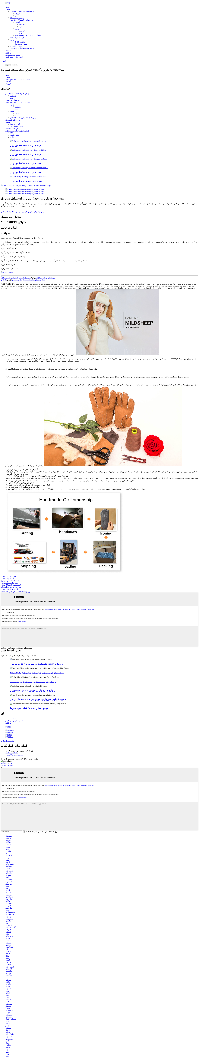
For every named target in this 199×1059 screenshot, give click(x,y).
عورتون (17, 13)
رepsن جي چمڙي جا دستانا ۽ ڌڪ (22, 20)
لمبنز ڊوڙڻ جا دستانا (8, 576)
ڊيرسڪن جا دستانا (17, 18)
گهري (8, 7)
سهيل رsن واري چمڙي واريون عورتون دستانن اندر (32, 690)
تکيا (11, 133)
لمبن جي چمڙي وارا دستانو (11, 587)
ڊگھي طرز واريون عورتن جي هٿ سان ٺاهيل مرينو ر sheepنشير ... (39, 699)
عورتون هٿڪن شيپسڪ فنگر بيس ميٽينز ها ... (30, 708)
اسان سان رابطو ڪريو (14, 57)
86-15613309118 (12, 753)
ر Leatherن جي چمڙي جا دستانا (22, 11)
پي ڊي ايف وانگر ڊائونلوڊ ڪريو (12, 212)
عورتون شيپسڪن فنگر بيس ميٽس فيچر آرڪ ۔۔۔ (33, 681)
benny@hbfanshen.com (14, 755)
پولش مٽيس (14, 135)
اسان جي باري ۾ (13, 55)
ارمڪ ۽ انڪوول (16, 46)
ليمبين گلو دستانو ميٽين (9, 583)
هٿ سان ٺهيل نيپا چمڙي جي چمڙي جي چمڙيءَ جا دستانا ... (37, 672)
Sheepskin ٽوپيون (21, 44)
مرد (16, 16)
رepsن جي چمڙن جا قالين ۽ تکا (22, 48)
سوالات (8, 53)
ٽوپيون (12, 40)
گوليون (17, 22)
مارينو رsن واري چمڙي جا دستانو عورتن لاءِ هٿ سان (23, 280)
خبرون (8, 50)
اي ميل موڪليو (6, 763)
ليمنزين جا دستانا (7, 578)
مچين (17, 29)
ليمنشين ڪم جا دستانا (9, 589)
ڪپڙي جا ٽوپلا (20, 42)
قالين (12, 137)
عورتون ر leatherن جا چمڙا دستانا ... (26, 145)
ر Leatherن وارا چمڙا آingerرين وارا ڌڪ (15, 591)
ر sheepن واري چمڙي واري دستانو (28, 35)
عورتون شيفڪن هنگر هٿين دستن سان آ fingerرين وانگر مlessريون (28, 278)
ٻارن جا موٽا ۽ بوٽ (17, 37)
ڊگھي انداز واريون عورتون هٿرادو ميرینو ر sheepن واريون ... (36, 664)
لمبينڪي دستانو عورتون (10, 581)
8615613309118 (7, 765)
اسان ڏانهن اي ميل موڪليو (34, 212)
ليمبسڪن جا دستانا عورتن (11, 585)
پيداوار (8, 9)
